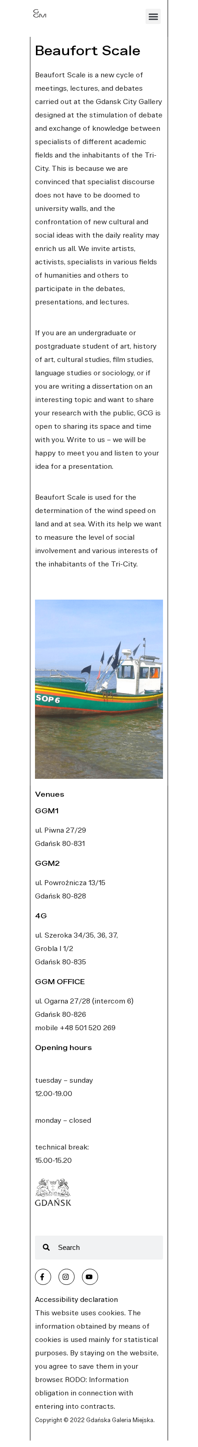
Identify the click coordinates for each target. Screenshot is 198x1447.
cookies (111, 1312)
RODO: (76, 1379)
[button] (153, 16)
